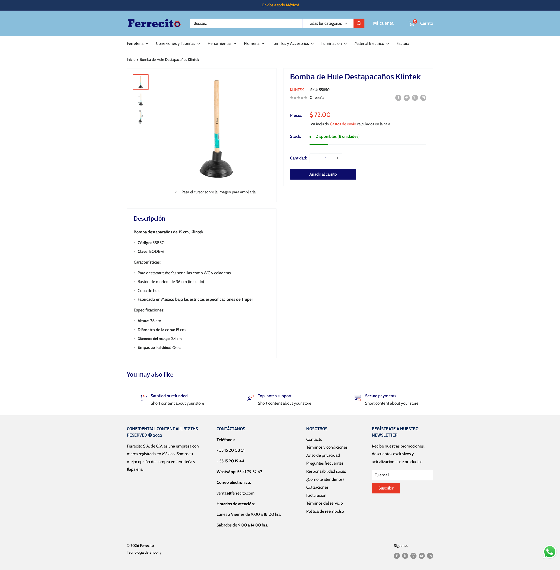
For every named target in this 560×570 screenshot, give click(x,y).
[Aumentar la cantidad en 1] (337, 158)
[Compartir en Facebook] (398, 97)
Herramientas (219, 43)
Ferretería (135, 43)
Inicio (131, 59)
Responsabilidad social (326, 471)
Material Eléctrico (369, 43)
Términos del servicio (324, 503)
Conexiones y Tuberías (175, 43)
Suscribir (386, 488)
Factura (403, 43)
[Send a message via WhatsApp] (550, 552)
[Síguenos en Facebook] (397, 555)
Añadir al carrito (323, 174)
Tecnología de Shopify (144, 552)
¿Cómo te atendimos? (325, 479)
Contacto (314, 439)
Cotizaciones (317, 487)
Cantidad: (298, 158)
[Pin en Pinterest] (407, 97)
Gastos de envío (343, 124)
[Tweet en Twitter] (415, 97)
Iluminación (331, 43)
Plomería (251, 43)
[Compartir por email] (423, 97)
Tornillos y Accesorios (290, 43)
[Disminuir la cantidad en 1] (314, 158)
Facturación (316, 495)
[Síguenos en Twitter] (405, 555)
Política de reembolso (325, 511)
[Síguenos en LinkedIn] (430, 555)
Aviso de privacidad (323, 455)
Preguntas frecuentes (324, 463)
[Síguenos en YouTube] (422, 555)
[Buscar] (359, 23)
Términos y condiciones (327, 447)
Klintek (297, 89)
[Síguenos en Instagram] (413, 555)
